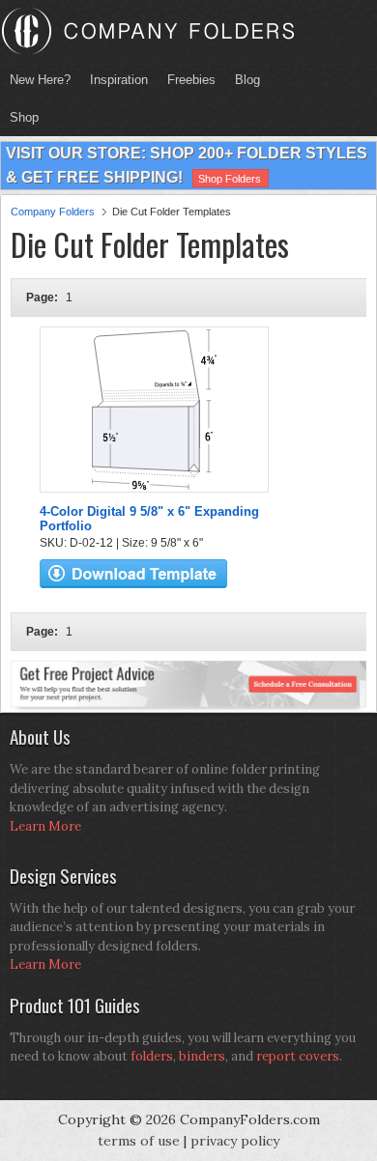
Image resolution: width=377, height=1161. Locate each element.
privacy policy (234, 1140)
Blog (247, 79)
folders (151, 1056)
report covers (297, 1056)
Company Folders (53, 211)
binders (202, 1056)
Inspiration (119, 79)
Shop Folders (229, 178)
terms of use (139, 1140)
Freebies (187, 79)
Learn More (45, 826)
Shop (19, 117)
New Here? (40, 79)
